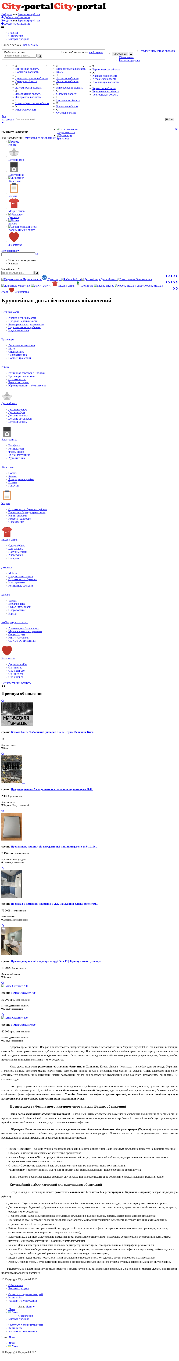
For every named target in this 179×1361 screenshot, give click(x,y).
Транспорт (7, 339)
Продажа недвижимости (23, 321)
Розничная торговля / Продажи (26, 372)
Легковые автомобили (21, 345)
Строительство (17, 379)
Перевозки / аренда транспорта (26, 512)
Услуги (5, 503)
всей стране (96, 52)
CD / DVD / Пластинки (22, 640)
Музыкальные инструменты (25, 631)
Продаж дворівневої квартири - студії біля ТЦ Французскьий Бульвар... (56, 961)
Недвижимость (10, 311)
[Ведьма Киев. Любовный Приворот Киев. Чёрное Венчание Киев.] (18, 725)
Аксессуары (15, 554)
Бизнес (5, 594)
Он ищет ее (15, 667)
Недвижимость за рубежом (24, 327)
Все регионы (30, 44)
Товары (12, 600)
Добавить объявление (17, 17)
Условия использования (22, 1300)
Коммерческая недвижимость (26, 324)
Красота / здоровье (19, 518)
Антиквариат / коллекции (23, 628)
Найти (169, 119)
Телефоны (14, 445)
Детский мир (9, 403)
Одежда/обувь (16, 545)
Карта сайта (15, 1297)
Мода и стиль (9, 539)
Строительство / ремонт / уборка (27, 509)
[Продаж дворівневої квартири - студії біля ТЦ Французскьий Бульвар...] (13, 954)
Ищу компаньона (18, 330)
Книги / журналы (18, 637)
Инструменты (16, 582)
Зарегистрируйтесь (29, 14)
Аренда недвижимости (22, 317)
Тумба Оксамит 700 (23, 992)
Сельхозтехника (17, 354)
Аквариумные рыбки (21, 479)
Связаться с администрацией (25, 1294)
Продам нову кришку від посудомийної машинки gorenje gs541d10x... (54, 846)
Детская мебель (17, 421)
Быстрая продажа (18, 38)
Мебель (12, 573)
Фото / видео (16, 451)
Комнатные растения (20, 585)
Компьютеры (16, 448)
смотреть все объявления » (41, 137)
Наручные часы (17, 551)
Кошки (12, 476)
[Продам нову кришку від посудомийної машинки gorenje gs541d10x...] (13, 839)
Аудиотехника (17, 458)
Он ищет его (15, 673)
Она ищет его (16, 670)
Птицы (12, 482)
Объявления (15, 35)
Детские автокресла (20, 418)
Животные (7, 467)
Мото (11, 348)
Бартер (12, 613)
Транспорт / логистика (21, 376)
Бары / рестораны (18, 382)
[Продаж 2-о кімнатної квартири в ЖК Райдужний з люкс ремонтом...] (13, 896)
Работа (5, 367)
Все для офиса (16, 603)
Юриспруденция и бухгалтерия (27, 385)
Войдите (6, 14)
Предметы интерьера (20, 576)
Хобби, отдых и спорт (14, 622)
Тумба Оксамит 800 (23, 1024)
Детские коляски (18, 415)
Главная (13, 32)
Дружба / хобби (17, 664)
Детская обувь (16, 412)
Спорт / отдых (16, 634)
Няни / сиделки (17, 515)
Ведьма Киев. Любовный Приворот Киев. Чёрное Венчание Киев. (52, 732)
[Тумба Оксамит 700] (14, 985)
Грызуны (13, 485)
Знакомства (8, 658)
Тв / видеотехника (19, 454)
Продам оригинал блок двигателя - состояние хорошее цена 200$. (52, 789)
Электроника (9, 439)
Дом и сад (7, 567)
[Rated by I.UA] (26, 1309)
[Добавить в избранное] (2, 700)
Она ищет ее (15, 676)
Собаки (12, 473)
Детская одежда (17, 409)
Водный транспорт (19, 357)
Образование (16, 521)
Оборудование (17, 610)
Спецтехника (16, 351)
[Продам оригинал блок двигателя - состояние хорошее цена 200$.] (13, 782)
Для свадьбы (15, 548)
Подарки (13, 558)
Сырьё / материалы (19, 606)
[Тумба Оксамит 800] (14, 1017)
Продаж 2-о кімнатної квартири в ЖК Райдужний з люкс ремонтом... (54, 903)
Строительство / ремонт (22, 579)
